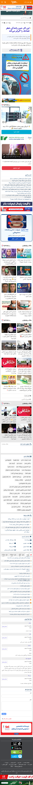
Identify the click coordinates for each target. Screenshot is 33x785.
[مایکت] (16, 757)
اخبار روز (19, 762)
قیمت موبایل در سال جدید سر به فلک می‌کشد (18, 519)
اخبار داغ (20, 555)
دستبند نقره (19, 463)
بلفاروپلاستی (8, 460)
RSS (12, 766)
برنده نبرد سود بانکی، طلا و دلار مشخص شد (20, 583)
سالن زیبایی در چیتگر (15, 493)
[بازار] (16, 752)
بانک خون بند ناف (26, 507)
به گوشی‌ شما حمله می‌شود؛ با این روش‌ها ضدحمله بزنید (16, 522)
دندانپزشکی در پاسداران (25, 497)
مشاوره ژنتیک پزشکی (9, 490)
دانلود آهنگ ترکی (8, 500)
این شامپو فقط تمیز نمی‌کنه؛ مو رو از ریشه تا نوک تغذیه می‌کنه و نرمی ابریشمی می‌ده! (18, 192)
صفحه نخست (26, 762)
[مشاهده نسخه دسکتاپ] (2, 2)
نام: (30, 693)
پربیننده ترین (12, 555)
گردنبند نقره (12, 463)
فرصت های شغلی (22, 764)
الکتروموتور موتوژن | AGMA (24, 510)
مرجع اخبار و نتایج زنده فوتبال (13, 470)
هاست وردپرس (6, 497)
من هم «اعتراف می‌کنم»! (24, 573)
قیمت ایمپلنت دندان (26, 460)
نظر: (30, 700)
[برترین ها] (14, 2)
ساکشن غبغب (27, 463)
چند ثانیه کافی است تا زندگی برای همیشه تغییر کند (17, 527)
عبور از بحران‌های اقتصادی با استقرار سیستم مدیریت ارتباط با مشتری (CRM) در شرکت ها (17, 580)
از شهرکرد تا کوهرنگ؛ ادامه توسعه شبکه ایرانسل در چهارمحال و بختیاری (17, 570)
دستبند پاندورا (11, 467)
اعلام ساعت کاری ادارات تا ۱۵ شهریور (22, 576)
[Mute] (6, 122)
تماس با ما (30, 764)
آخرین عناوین (28, 555)
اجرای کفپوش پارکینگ (25, 503)
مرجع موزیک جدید (26, 470)
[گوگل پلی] (16, 748)
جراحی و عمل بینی (16, 507)
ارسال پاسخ (4, 626)
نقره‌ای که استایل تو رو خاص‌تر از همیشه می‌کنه (20, 183)
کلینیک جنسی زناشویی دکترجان (23, 490)
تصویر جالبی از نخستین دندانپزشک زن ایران (20, 566)
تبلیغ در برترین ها (13, 764)
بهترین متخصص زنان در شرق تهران (22, 500)
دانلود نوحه (15, 497)
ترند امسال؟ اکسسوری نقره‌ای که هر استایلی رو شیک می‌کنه (17, 187)
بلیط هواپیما (16, 460)
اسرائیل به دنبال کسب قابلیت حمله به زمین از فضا (19, 611)
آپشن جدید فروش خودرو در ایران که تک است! (20, 563)
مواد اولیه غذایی (27, 477)
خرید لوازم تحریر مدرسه (12, 503)
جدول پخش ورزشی (9, 550)
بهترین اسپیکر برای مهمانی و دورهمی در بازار (20, 178)
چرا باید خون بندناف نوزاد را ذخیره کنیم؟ (21, 181)
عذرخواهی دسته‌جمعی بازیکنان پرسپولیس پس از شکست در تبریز (15, 603)
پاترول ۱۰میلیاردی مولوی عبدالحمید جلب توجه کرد (19, 600)
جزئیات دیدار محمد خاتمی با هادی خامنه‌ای (21, 609)
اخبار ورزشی (13, 762)
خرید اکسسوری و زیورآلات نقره (23, 467)
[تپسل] (2, 105)
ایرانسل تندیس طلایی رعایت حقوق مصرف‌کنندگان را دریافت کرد (17, 531)
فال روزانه (11, 547)
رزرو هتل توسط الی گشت (17, 473)
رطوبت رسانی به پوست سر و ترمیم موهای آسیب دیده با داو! (16, 189)
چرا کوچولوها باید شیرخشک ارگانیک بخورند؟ (20, 199)
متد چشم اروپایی (7, 477)
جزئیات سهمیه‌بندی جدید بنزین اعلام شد (21, 597)
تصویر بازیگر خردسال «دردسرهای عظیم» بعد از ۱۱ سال (18, 589)
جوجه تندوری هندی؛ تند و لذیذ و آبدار (21, 594)
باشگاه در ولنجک (19, 480)
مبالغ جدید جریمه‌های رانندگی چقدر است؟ (19, 524)
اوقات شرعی (26, 550)
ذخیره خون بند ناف (26, 493)
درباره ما (7, 762)
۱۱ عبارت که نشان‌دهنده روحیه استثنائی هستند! (20, 614)
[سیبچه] (16, 744)
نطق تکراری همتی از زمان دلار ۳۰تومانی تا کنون (20, 591)
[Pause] (3, 122)
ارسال (3, 714)
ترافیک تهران (26, 547)
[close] (1, 774)
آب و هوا (11, 543)
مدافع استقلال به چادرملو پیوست (23, 606)
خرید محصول (16, 168)
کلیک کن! (16, 132)
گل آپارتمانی (28, 480)
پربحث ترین (3, 555)
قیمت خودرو (26, 543)
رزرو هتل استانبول (17, 477)
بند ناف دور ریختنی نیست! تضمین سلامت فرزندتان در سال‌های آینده (18, 196)
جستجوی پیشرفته (18, 766)
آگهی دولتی (4, 764)
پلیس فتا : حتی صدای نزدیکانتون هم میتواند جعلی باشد (18, 185)
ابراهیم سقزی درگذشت (25, 586)
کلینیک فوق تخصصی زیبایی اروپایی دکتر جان (20, 487)
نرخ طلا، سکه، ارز (10, 540)
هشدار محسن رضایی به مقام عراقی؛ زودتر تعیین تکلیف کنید (17, 561)
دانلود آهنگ (28, 473)
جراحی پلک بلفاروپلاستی (25, 483)
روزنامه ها (27, 540)
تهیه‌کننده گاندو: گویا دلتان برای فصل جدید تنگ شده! (18, 558)
